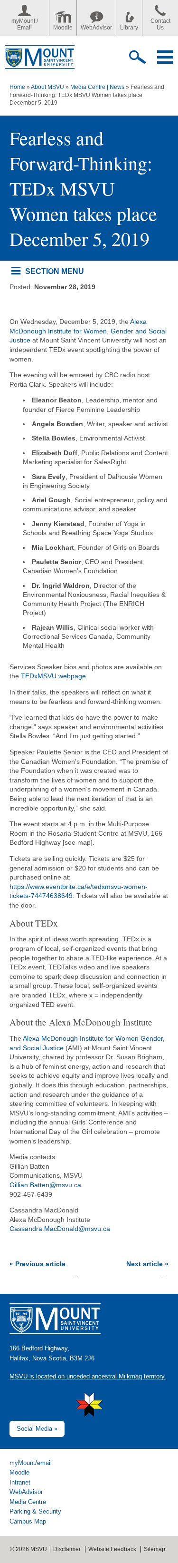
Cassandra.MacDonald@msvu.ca (59, 1228)
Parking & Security (35, 1511)
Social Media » (37, 1428)
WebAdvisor (96, 27)
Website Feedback (112, 1549)
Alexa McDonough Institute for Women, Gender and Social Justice (88, 331)
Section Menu (54, 271)
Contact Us (160, 24)
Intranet (19, 1482)
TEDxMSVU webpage (53, 676)
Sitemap (154, 1549)
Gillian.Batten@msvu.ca (45, 1185)
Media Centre (27, 1501)
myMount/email (30, 1462)
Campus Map (27, 1521)
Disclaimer (67, 1549)
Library (129, 27)
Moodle (63, 27)
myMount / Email (24, 24)
